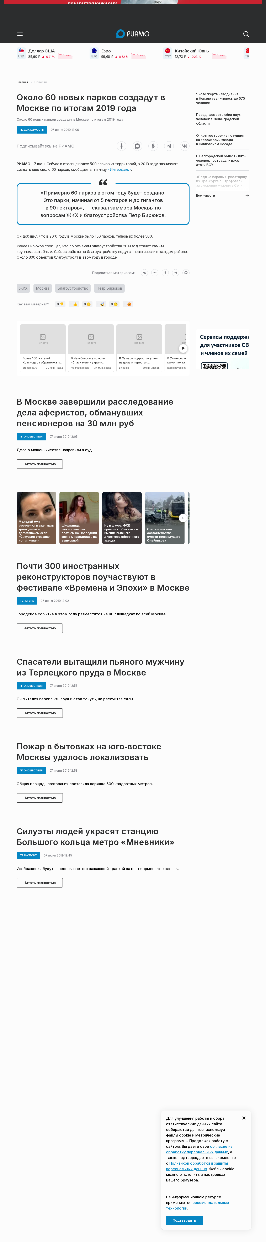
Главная (22, 82)
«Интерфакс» (119, 169)
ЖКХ (23, 288)
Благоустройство (73, 288)
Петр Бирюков (109, 288)
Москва (42, 288)
